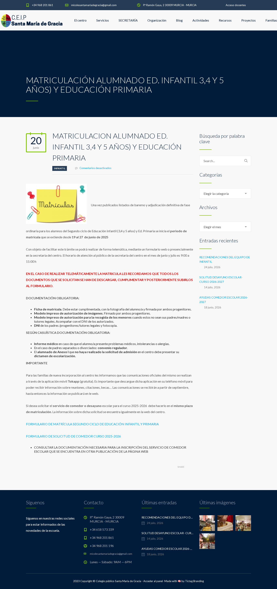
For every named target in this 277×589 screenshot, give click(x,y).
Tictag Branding (194, 581)
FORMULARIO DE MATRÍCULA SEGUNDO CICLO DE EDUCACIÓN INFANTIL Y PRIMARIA (92, 424)
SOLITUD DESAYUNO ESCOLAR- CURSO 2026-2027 (221, 279)
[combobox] (225, 193)
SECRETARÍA (128, 20)
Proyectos (248, 20)
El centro (80, 20)
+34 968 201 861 (42, 5)
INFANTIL (59, 168)
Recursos (225, 20)
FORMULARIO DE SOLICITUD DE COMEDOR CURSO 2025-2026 (73, 436)
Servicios (102, 20)
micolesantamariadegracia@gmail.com (94, 5)
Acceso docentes (236, 5)
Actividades (200, 20)
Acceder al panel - (153, 581)
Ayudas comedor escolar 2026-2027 (223, 300)
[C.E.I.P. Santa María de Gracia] (32, 20)
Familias (271, 20)
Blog (179, 20)
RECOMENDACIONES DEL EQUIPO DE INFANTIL (224, 259)
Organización (156, 20)
